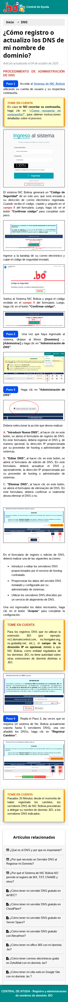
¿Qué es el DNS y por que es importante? (35, 850)
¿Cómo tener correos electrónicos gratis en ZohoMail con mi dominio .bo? (32, 960)
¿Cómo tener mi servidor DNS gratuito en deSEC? (33, 893)
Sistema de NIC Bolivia (49, 83)
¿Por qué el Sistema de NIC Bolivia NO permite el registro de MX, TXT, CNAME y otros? (32, 877)
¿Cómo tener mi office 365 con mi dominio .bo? (34, 947)
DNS (24, 22)
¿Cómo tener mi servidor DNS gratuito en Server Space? (33, 920)
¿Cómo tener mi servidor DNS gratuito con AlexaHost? (31, 933)
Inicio (10, 22)
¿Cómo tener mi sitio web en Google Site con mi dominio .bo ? (33, 974)
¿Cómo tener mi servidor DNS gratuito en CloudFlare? (33, 906)
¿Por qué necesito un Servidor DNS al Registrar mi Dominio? (31, 861)
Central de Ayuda (37, 6)
